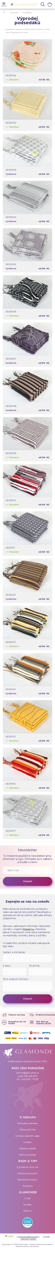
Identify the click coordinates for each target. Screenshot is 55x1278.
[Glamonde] (22, 4)
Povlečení (28, 1186)
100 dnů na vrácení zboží (43, 1022)
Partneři (27, 1211)
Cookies (27, 1142)
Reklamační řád (27, 1129)
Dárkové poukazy (27, 1154)
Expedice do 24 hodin (17, 1022)
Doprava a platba (27, 1148)
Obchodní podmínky (27, 1123)
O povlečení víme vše (27, 1167)
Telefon (34, 966)
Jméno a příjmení (14, 952)
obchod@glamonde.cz (27, 1073)
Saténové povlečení (27, 1173)
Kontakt (27, 1204)
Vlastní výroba (16, 1015)
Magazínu (28, 929)
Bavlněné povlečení (27, 1179)
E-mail (7, 966)
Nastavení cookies (28, 1239)
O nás (27, 1198)
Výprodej (14, 12)
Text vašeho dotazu (15, 979)
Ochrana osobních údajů (27, 1136)
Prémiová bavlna (45, 1015)
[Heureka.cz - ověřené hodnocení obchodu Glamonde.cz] (27, 1223)
